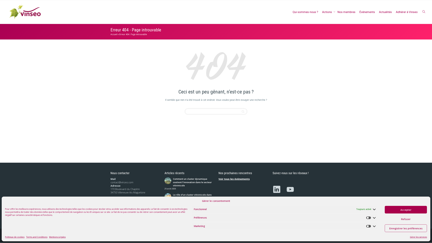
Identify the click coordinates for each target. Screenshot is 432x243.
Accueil (114, 34)
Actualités (385, 12)
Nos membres (346, 12)
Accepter (405, 209)
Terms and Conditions (36, 237)
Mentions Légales (57, 237)
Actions (327, 12)
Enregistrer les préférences (406, 228)
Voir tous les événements (234, 179)
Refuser (406, 219)
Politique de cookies (14, 237)
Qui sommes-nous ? (305, 12)
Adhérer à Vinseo (407, 12)
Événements (367, 12)
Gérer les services (418, 237)
